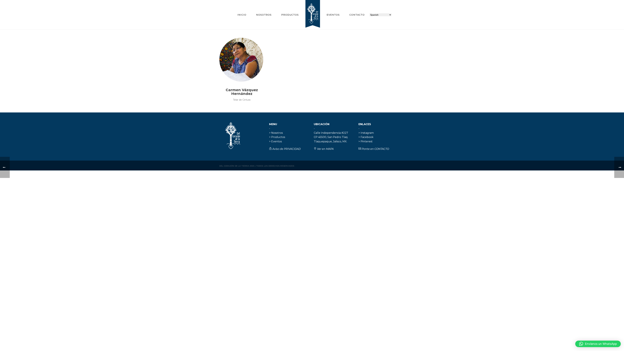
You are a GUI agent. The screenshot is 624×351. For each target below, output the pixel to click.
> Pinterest (365, 141)
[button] (598, 344)
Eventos (333, 14)
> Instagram (366, 132)
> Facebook (365, 137)
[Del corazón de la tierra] (313, 14)
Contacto (357, 14)
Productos (290, 14)
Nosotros (264, 14)
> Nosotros (276, 132)
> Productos (277, 137)
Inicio (241, 14)
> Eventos (275, 141)
